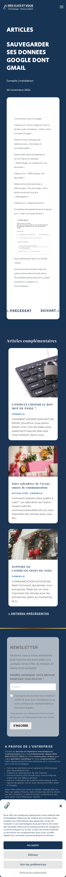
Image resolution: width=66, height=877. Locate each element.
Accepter (33, 845)
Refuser (33, 854)
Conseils (12, 80)
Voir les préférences (33, 864)
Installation (26, 80)
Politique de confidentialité (33, 872)
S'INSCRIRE (20, 725)
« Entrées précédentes (28, 613)
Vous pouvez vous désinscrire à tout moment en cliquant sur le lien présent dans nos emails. (32, 715)
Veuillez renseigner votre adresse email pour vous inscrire (32, 676)
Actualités (20, 493)
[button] (60, 806)
